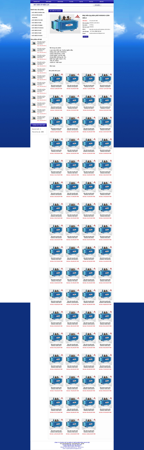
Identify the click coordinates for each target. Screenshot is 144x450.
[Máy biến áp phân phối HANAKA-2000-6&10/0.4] (72, 341)
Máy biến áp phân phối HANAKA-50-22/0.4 (72, 108)
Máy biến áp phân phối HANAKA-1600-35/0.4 (72, 323)
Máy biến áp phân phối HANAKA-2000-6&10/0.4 (72, 345)
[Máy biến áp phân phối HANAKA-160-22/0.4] (72, 147)
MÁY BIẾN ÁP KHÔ (36, 30)
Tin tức (91, 1)
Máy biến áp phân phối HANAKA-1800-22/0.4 (56, 345)
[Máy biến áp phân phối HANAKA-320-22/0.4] (89, 190)
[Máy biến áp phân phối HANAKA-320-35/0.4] (105, 190)
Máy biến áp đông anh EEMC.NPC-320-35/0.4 (41, 104)
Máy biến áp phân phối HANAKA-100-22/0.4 (105, 129)
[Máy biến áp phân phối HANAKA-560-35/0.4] (56, 255)
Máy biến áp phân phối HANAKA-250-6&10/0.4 (88, 151)
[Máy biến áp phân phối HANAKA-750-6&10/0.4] (105, 255)
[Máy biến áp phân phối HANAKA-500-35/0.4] (89, 233)
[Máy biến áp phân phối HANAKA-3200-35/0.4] (56, 406)
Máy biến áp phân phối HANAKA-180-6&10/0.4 (88, 129)
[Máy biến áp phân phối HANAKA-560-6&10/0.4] (56, 233)
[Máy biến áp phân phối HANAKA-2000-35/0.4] (56, 363)
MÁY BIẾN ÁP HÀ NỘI (37, 20)
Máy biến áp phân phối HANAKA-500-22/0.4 (72, 237)
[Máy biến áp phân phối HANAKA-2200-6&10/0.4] (89, 341)
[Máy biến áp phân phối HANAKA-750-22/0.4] (56, 277)
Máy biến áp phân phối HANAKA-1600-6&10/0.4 (105, 302)
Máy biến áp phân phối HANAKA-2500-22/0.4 (72, 388)
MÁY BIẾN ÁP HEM (36, 33)
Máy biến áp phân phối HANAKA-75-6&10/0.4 (105, 86)
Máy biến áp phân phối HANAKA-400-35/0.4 (89, 215)
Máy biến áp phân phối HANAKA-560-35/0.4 (56, 259)
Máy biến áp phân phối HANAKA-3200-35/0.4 (56, 410)
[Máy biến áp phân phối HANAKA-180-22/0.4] (56, 169)
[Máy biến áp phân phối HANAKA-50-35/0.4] (89, 104)
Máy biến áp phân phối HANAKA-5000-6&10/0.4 (56, 431)
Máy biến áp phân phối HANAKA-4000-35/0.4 (89, 410)
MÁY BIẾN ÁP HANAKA (38, 27)
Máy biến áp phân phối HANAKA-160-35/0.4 (105, 151)
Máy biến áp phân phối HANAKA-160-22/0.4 (72, 151)
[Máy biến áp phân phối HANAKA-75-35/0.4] (56, 126)
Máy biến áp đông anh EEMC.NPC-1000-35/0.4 (41, 77)
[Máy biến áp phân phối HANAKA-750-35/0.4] (72, 277)
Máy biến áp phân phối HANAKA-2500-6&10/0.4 (105, 366)
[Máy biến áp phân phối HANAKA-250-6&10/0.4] (89, 147)
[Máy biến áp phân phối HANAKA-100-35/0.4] (56, 147)
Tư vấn (71, 1)
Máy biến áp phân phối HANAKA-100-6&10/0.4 (56, 108)
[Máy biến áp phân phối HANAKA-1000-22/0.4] (105, 277)
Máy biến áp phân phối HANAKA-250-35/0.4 (105, 172)
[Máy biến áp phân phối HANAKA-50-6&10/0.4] (72, 82)
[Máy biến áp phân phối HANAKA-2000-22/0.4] (105, 341)
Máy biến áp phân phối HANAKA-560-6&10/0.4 (56, 237)
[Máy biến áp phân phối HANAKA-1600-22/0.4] (56, 320)
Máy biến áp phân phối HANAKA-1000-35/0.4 (56, 302)
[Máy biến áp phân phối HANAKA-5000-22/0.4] (72, 428)
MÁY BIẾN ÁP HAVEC (37, 35)
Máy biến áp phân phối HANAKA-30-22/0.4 (89, 86)
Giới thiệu (48, 1)
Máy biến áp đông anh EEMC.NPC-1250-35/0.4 (41, 70)
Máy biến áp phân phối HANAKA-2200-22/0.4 (89, 366)
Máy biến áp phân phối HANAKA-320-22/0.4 (89, 194)
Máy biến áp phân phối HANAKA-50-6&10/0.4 (72, 86)
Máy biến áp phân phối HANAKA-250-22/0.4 (89, 172)
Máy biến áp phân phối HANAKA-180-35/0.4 (72, 172)
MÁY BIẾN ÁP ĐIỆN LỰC (41, 4)
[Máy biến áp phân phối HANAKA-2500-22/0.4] (72, 385)
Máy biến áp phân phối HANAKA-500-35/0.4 (89, 237)
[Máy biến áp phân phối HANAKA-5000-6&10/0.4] (56, 428)
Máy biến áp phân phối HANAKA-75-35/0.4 (56, 129)
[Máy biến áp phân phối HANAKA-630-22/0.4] (89, 255)
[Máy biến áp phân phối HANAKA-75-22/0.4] (105, 104)
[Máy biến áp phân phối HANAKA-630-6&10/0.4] (72, 255)
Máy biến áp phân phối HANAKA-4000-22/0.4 (105, 410)
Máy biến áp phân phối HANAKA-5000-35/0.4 (89, 431)
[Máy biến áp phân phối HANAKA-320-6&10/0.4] (56, 190)
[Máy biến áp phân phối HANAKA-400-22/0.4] (72, 212)
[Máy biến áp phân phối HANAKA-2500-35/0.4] (56, 385)
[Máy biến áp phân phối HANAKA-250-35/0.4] (105, 169)
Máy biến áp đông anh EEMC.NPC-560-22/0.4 (41, 90)
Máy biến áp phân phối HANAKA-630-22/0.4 (89, 259)
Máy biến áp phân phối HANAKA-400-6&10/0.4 (72, 194)
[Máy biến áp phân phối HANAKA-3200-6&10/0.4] (89, 385)
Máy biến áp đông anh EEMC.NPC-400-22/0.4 (41, 97)
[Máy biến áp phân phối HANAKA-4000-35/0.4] (89, 406)
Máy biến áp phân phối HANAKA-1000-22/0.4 (105, 280)
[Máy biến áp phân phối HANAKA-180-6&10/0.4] (89, 126)
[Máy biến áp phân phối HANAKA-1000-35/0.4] (56, 298)
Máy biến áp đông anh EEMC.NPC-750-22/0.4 (41, 84)
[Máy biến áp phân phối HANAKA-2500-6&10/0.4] (105, 363)
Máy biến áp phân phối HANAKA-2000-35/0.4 (56, 366)
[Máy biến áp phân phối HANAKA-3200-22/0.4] (105, 385)
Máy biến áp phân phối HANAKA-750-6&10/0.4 (105, 259)
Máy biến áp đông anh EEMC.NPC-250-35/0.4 (41, 118)
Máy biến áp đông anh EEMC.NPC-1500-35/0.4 (41, 63)
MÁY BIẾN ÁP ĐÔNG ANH (38, 12)
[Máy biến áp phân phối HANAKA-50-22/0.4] (72, 104)
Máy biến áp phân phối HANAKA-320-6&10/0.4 (56, 194)
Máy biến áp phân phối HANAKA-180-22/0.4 (56, 172)
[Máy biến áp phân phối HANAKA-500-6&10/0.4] (56, 212)
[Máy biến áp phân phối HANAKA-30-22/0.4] (89, 82)
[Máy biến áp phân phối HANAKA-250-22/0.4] (89, 169)
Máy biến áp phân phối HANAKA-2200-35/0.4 (72, 366)
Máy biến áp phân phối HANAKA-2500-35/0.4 (56, 388)
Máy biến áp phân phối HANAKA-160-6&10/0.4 (72, 129)
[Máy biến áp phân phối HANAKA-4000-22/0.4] (105, 406)
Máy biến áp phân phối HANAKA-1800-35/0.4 (105, 323)
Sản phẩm (60, 1)
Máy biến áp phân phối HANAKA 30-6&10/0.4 (56, 86)
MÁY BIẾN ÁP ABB (36, 22)
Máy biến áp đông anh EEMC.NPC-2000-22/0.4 (41, 56)
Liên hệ (101, 1)
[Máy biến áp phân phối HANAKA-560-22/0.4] (105, 212)
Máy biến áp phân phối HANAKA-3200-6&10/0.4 (89, 388)
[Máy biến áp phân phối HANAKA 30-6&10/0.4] (56, 82)
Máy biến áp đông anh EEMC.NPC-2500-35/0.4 (41, 43)
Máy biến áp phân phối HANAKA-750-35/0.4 (72, 280)
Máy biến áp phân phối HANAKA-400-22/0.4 (72, 215)
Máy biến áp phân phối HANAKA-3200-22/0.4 (105, 388)
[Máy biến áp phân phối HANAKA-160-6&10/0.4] (72, 126)
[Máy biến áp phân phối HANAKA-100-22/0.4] (105, 126)
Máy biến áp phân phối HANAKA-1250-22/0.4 (89, 302)
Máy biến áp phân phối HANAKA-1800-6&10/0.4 (89, 323)
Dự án (81, 1)
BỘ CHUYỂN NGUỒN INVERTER (37, 16)
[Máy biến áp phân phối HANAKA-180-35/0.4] (72, 169)
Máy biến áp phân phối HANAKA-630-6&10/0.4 (72, 259)
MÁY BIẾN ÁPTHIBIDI (37, 25)
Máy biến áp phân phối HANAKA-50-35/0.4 (89, 108)
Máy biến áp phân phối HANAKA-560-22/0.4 (105, 215)
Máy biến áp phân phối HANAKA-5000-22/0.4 (72, 431)
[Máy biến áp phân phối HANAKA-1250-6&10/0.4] (72, 298)
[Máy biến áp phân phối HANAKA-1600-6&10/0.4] (105, 298)
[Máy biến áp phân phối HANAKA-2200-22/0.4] (89, 363)
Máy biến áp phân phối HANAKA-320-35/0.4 (105, 194)
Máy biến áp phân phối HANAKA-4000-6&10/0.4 (72, 410)
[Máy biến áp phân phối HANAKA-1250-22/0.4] (89, 298)
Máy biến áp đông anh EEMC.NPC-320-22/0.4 (41, 111)
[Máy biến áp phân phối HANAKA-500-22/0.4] (72, 233)
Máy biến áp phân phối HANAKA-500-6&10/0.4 (56, 215)
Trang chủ (37, 1)
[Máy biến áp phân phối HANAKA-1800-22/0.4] (56, 341)
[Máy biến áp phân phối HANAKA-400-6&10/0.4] (72, 190)
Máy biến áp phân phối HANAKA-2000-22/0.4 (105, 345)
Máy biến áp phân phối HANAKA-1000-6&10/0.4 (89, 280)
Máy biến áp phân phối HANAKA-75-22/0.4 (105, 108)
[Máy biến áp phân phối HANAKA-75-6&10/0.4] (105, 82)
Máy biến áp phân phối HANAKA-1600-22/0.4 (56, 323)
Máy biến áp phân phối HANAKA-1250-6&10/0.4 (72, 302)
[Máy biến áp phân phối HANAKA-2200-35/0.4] (72, 363)
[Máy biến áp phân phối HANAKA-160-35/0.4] (105, 147)
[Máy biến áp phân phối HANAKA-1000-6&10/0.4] (89, 277)
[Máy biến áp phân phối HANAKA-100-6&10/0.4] (56, 104)
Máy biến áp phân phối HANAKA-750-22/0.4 (56, 280)
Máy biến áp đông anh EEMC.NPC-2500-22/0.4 (41, 49)
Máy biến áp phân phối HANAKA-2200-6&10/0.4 (89, 345)
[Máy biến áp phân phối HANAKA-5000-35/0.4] (89, 428)
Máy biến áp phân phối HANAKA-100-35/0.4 (56, 151)
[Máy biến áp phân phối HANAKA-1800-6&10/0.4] (89, 320)
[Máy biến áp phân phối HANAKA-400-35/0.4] (89, 212)
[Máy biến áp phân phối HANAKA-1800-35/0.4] (105, 320)
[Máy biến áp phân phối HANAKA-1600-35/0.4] (72, 320)
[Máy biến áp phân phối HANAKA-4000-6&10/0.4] (72, 406)
